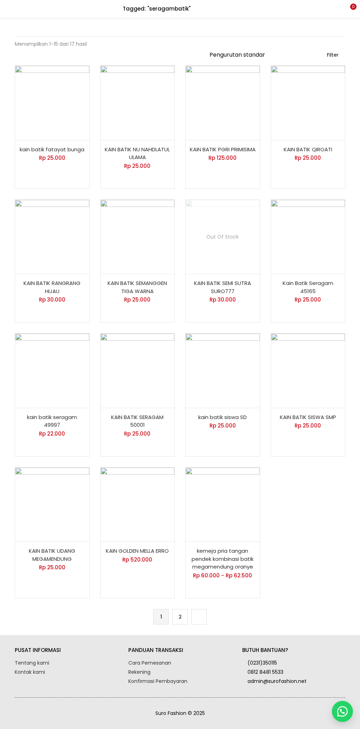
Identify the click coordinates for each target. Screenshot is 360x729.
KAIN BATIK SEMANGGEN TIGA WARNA (137, 287)
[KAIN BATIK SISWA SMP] (308, 370)
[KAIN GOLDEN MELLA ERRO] (138, 504)
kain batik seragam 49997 (52, 421)
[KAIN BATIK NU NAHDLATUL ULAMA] (138, 102)
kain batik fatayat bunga (52, 149)
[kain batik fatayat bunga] (52, 102)
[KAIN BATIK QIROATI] (308, 102)
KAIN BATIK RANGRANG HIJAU (52, 287)
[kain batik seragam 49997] (52, 370)
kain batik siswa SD (222, 417)
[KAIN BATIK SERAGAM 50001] (138, 370)
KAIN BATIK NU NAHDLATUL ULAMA (137, 153)
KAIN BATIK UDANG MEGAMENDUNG (52, 555)
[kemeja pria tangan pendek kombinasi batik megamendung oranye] (223, 504)
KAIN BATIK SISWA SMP (308, 417)
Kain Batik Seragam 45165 (308, 287)
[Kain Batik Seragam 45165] (308, 236)
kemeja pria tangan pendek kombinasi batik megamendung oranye (222, 558)
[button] (349, 9)
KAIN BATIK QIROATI (308, 149)
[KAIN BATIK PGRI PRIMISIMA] (223, 102)
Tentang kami (32, 662)
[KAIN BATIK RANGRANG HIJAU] (52, 236)
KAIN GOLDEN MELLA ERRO (137, 550)
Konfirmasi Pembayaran (157, 681)
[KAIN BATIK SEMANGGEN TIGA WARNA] (138, 236)
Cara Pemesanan (149, 662)
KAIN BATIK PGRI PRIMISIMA (223, 149)
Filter (333, 54)
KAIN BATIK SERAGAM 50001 (137, 421)
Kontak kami (30, 672)
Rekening (139, 672)
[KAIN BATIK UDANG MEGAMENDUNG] (52, 504)
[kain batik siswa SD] (223, 370)
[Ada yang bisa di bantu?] (342, 711)
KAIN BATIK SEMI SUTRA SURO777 (222, 287)
